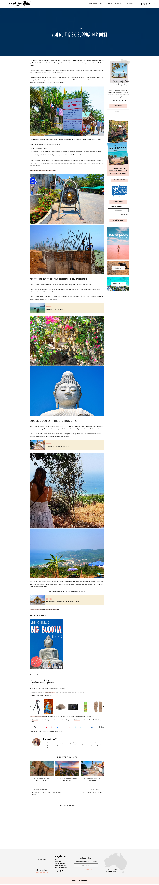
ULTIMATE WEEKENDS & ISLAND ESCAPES (118, 172)
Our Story (93, 4)
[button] (154, 4)
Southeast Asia (49, 731)
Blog (101, 4)
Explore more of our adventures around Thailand (44, 609)
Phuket (39, 731)
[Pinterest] (147, 4)
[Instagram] (144, 4)
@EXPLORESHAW (50, 692)
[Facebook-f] (141, 4)
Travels (130, 4)
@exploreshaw (42, 872)
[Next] (103, 706)
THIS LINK (35, 720)
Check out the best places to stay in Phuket (43, 170)
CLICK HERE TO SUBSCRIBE (38, 716)
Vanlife (109, 4)
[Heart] (149, 4)
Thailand (79, 28)
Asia (33, 731)
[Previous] (31, 706)
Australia (118, 4)
